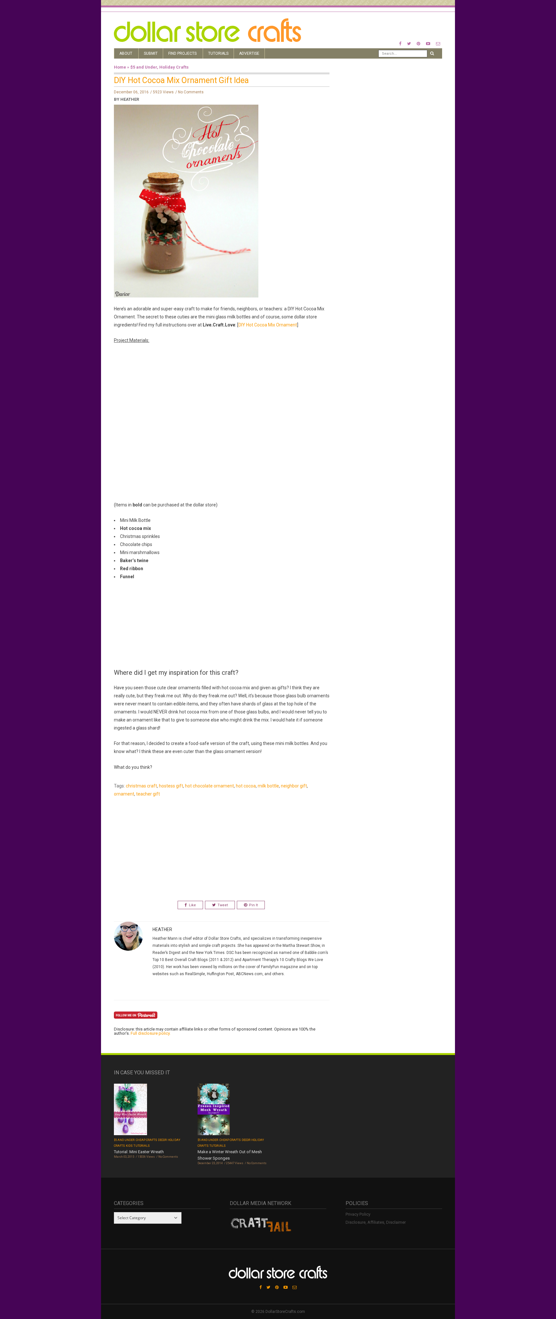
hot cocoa (246, 785)
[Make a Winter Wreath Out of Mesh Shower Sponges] (214, 1110)
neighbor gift (294, 785)
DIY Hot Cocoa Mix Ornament (267, 324)
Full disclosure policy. (151, 1033)
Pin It (253, 905)
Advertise (249, 53)
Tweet (223, 905)
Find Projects (182, 53)
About (125, 53)
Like (192, 905)
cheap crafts (146, 1140)
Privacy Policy (358, 1214)
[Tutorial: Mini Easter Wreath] (130, 1110)
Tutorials (218, 53)
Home (120, 67)
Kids (129, 1145)
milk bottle (268, 785)
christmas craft (141, 785)
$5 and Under (143, 67)
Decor (162, 1140)
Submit (151, 53)
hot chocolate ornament (209, 785)
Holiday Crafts (174, 67)
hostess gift (171, 785)
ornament (124, 793)
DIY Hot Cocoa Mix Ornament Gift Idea (181, 80)
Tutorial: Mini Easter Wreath (139, 1151)
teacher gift (148, 793)
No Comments (191, 92)
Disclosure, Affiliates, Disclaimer (376, 1222)
